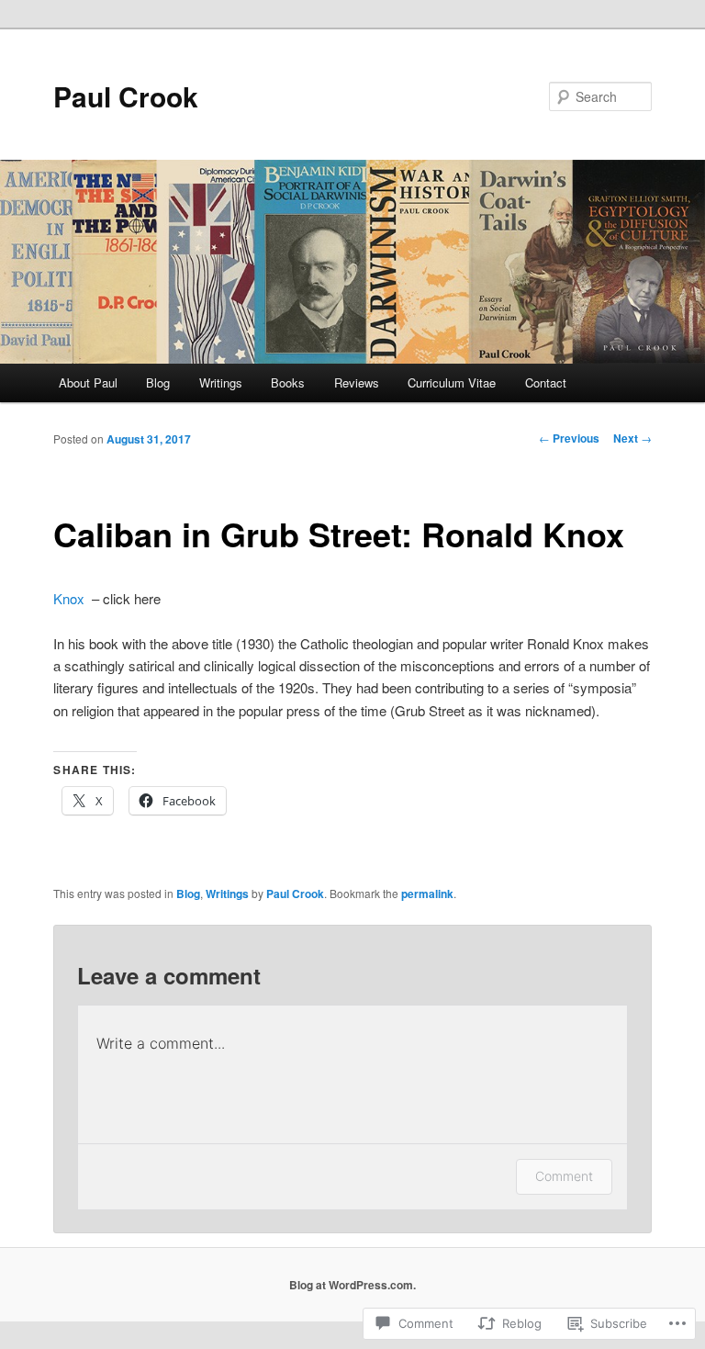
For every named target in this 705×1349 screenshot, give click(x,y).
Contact (545, 382)
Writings (220, 382)
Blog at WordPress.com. (352, 1284)
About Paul (88, 382)
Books (288, 382)
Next (632, 438)
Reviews (356, 382)
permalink (427, 893)
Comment (564, 1176)
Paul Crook (125, 96)
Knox (68, 598)
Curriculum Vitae (452, 382)
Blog (158, 382)
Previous (569, 438)
